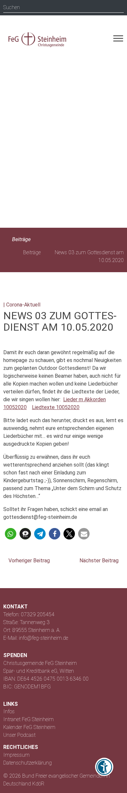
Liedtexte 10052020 (55, 407)
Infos (9, 711)
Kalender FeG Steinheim (29, 727)
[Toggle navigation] (118, 38)
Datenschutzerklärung (27, 763)
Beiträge (21, 239)
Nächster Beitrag (99, 560)
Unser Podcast (19, 735)
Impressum (16, 755)
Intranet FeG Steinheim (28, 719)
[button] (10, 533)
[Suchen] (119, 7)
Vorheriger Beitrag (28, 560)
